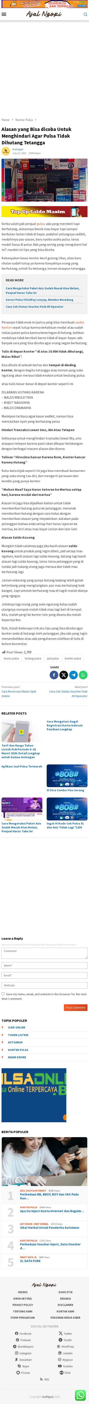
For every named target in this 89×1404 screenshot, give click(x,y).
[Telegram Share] (73, 675)
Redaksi (65, 1299)
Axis (22, 1190)
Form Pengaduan (23, 1318)
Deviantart (25, 1360)
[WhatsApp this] (83, 675)
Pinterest (26, 1340)
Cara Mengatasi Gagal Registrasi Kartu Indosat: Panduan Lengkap (65, 725)
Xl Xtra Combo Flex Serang (65, 790)
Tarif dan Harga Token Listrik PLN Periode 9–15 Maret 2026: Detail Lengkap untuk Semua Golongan (21, 751)
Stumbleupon (25, 1346)
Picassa (25, 1373)
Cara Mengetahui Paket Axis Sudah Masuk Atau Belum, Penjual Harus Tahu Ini (21, 827)
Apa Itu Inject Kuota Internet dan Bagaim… (52, 1211)
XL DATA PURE (30, 1261)
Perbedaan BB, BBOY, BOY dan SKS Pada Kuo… (49, 1196)
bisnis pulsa (11, 658)
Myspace (68, 1360)
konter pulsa (73, 658)
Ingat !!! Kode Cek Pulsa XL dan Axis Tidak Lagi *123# (65, 825)
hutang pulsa (33, 658)
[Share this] (54, 675)
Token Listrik (18, 1035)
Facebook (25, 1334)
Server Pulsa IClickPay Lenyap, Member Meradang (39, 300)
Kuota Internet (36, 1190)
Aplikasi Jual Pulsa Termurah (22, 766)
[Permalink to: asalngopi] (6, 151)
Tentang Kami (22, 1311)
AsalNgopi (48, 1397)
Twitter (68, 1334)
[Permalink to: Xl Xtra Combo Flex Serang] (67, 775)
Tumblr (68, 1340)
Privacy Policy (23, 1305)
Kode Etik (66, 1292)
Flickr (68, 1373)
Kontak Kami (65, 1311)
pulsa (41, 223)
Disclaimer (65, 1305)
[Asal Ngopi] (44, 14)
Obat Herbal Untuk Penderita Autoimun (49, 1228)
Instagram (26, 1353)
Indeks (23, 1292)
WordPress (68, 1346)
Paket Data (26, 1257)
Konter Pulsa (28, 1207)
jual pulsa (53, 658)
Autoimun (15, 1042)
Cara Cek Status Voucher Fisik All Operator (34, 307)
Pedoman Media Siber (65, 1318)
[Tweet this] (63, 675)
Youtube (68, 1366)
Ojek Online (16, 1027)
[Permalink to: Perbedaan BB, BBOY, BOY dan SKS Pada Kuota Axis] (44, 1161)
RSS (46, 1379)
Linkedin (68, 1353)
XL (35, 1257)
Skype (25, 1366)
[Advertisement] (44, 66)
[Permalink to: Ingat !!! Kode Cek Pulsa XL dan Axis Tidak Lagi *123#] (67, 809)
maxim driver (17, 1057)
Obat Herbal (41, 1224)
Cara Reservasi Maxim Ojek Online (19, 691)
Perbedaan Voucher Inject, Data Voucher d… (50, 1246)
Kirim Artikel (22, 1299)
